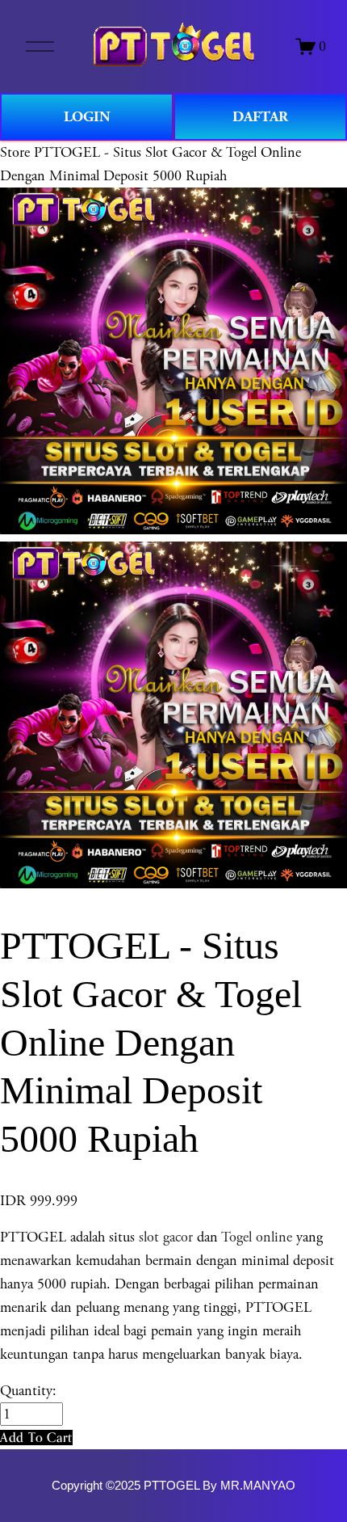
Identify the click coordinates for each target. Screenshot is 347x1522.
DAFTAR (260, 116)
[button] (36, 1437)
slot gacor (166, 1237)
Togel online (256, 1237)
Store (15, 152)
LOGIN (87, 116)
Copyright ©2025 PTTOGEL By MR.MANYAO (173, 1485)
